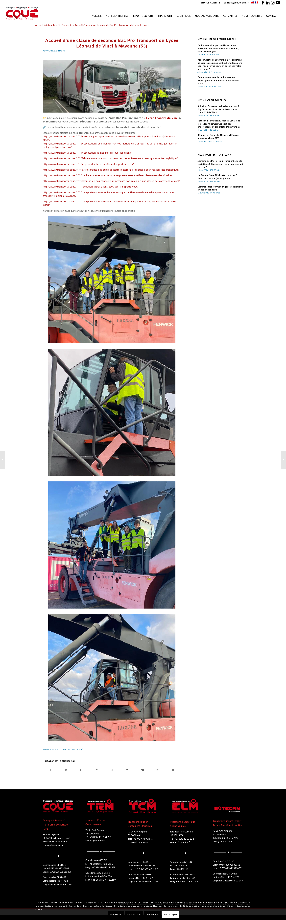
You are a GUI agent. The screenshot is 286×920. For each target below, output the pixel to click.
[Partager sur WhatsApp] (81, 770)
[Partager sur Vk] (142, 770)
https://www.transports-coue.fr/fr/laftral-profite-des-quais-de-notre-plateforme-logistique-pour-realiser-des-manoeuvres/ (112, 169)
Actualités (48, 51)
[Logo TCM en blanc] (143, 806)
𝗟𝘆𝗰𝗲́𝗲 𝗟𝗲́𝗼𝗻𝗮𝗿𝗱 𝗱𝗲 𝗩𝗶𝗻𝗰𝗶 (162, 117)
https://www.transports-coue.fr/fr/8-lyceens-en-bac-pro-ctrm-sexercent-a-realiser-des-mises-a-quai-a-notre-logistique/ (110, 158)
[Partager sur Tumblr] (127, 770)
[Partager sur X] (65, 770)
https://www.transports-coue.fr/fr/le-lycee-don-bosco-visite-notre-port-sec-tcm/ (88, 164)
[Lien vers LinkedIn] (267, 2)
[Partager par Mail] (173, 770)
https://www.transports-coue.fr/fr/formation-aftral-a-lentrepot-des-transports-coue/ (91, 186)
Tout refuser (152, 914)
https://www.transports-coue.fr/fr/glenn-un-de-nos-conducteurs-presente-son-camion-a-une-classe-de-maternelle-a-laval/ (111, 180)
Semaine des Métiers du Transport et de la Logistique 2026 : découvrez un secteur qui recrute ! (220, 164)
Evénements (59, 51)
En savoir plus (134, 914)
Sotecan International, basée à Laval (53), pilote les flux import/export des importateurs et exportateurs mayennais (218, 123)
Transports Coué (75, 749)
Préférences (116, 914)
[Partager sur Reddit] (157, 770)
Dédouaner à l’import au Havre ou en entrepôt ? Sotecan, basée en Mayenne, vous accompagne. (218, 48)
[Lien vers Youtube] (277, 2)
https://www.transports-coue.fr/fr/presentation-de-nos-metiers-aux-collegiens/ (87, 152)
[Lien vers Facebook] (262, 2)
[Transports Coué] (22, 13)
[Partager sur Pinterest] (96, 770)
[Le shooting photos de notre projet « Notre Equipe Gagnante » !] (283, 460)
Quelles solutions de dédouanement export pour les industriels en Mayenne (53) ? (218, 80)
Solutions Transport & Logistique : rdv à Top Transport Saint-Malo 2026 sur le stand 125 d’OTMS (218, 109)
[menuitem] (210, 2)
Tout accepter (170, 914)
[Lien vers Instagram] (272, 2)
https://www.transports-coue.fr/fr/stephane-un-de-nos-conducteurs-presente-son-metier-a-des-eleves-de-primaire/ (107, 175)
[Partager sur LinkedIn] (111, 770)
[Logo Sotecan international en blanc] (228, 809)
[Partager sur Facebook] (50, 770)
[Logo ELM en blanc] (185, 806)
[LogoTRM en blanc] (100, 806)
